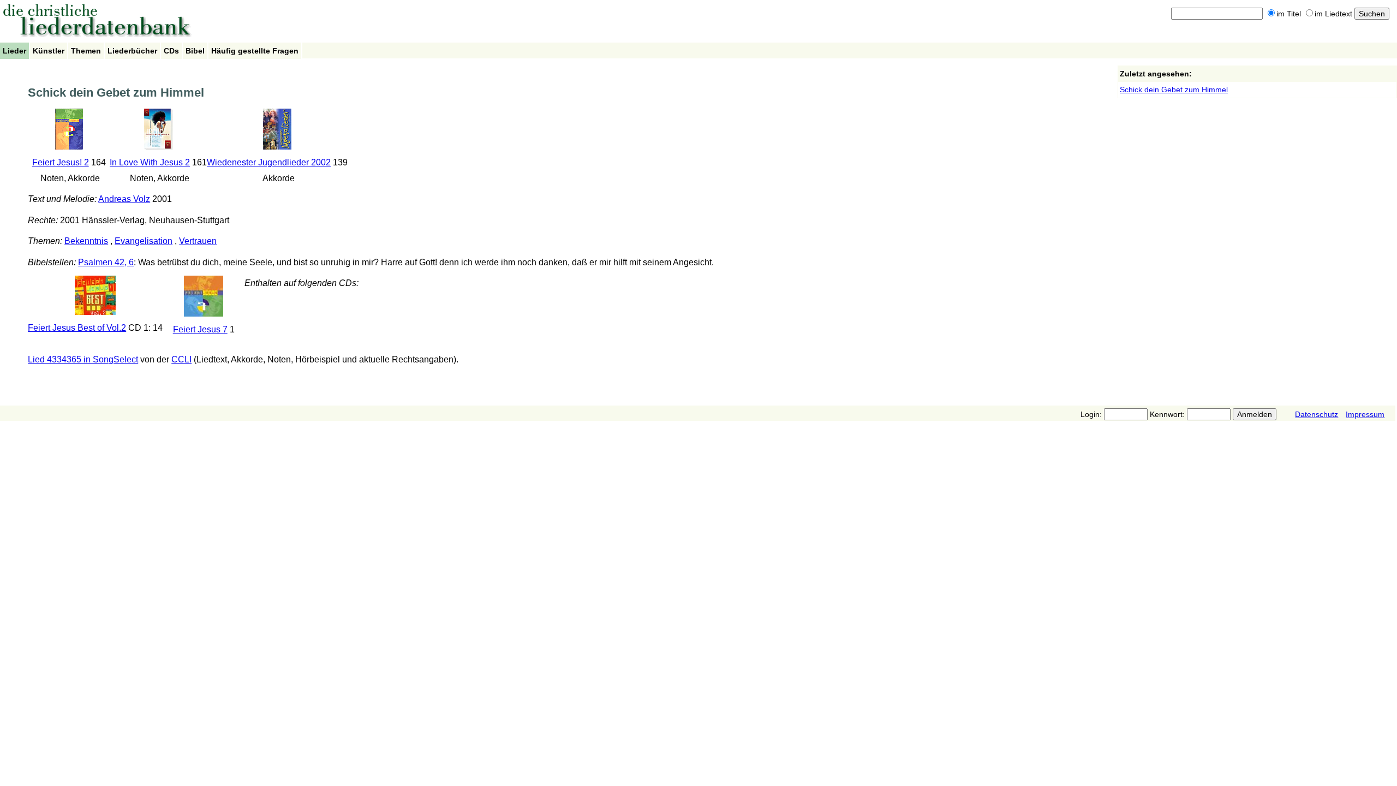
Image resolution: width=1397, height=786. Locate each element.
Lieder (14, 50)
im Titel (1288, 13)
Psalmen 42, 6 (106, 262)
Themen (86, 50)
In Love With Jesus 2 (150, 162)
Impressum (1365, 414)
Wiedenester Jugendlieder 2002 (269, 162)
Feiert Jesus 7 (200, 329)
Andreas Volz (124, 199)
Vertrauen (198, 241)
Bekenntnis (86, 241)
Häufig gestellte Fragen (254, 50)
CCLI (181, 359)
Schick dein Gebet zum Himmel (1174, 89)
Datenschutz (1316, 414)
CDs (171, 50)
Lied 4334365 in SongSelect (83, 359)
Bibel (195, 50)
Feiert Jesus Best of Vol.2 (77, 327)
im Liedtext (1333, 13)
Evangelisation (143, 241)
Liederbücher (132, 50)
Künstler (48, 50)
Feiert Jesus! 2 (60, 162)
